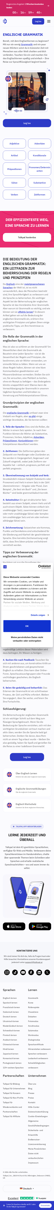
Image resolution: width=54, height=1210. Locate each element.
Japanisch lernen (10, 1053)
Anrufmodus (33, 1026)
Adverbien (39, 143)
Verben (14, 194)
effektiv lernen (25, 311)
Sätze (14, 182)
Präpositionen (14, 169)
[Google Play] (40, 926)
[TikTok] (15, 972)
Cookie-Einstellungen (38, 1116)
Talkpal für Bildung (11, 1084)
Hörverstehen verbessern (39, 1049)
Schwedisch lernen (11, 1030)
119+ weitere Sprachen (13, 1067)
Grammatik (27, 44)
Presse (31, 1093)
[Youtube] (23, 972)
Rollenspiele (33, 1007)
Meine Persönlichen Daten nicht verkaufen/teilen (37, 1153)
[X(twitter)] (47, 972)
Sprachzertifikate (36, 1044)
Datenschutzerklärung (38, 1111)
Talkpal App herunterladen (28, 826)
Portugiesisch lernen (12, 1063)
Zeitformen (39, 194)
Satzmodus (33, 1030)
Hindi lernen (8, 1049)
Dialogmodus (34, 1039)
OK (27, 626)
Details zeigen (38, 615)
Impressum (33, 1162)
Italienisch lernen (11, 1012)
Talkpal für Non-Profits (13, 1097)
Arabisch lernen (10, 1039)
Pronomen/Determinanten (39, 169)
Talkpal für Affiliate (11, 1116)
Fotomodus (33, 1021)
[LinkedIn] (39, 972)
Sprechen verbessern (37, 1053)
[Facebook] (31, 972)
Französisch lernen (11, 1007)
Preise (31, 1097)
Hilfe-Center (33, 1107)
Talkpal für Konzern (11, 1093)
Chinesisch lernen (11, 1044)
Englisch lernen (10, 998)
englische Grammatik (18, 412)
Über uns (32, 1084)
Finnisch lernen (10, 1035)
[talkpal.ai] (5, 21)
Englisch (10, 284)
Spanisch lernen (10, 1002)
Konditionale (39, 155)
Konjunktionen (25, 440)
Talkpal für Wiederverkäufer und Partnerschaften (12, 1107)
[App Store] (14, 926)
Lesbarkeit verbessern (38, 1058)
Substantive (39, 182)
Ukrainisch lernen (11, 1021)
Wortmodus (33, 1035)
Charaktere (33, 1012)
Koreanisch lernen (11, 1058)
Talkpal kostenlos (27, 237)
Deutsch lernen (10, 1016)
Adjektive (14, 143)
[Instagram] (7, 972)
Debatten (32, 1016)
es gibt (32, 416)
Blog (30, 1088)
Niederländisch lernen (13, 1026)
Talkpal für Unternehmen (14, 1088)
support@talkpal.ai (33, 962)
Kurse (30, 1002)
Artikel (14, 155)
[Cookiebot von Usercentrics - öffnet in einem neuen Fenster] (38, 567)
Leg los (38, 21)
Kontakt (31, 1102)
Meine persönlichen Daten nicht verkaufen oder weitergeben (27, 639)
